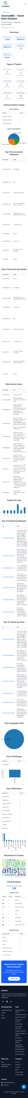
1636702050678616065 (8, 612)
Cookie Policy (19, 1075)
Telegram (6, 1085)
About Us (18, 1064)
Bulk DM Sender (20, 1049)
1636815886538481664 (8, 599)
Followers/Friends (6, 1010)
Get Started (14, 979)
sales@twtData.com (8, 1082)
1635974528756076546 (8, 538)
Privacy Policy (19, 1072)
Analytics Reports (20, 1031)
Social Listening (19, 1054)
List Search (18, 1038)
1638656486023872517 (8, 568)
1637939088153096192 (8, 577)
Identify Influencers (21, 1014)
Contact (17, 1067)
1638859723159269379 (8, 556)
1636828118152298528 (8, 587)
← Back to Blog (5, 12)
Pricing (17, 1062)
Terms (17, 1069)
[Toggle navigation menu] (25, 4)
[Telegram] (23, 1086)
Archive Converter (20, 1017)
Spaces (3, 1018)
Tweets (3, 1013)
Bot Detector (19, 1024)
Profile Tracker (19, 1052)
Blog (2, 1062)
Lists (2, 1015)
